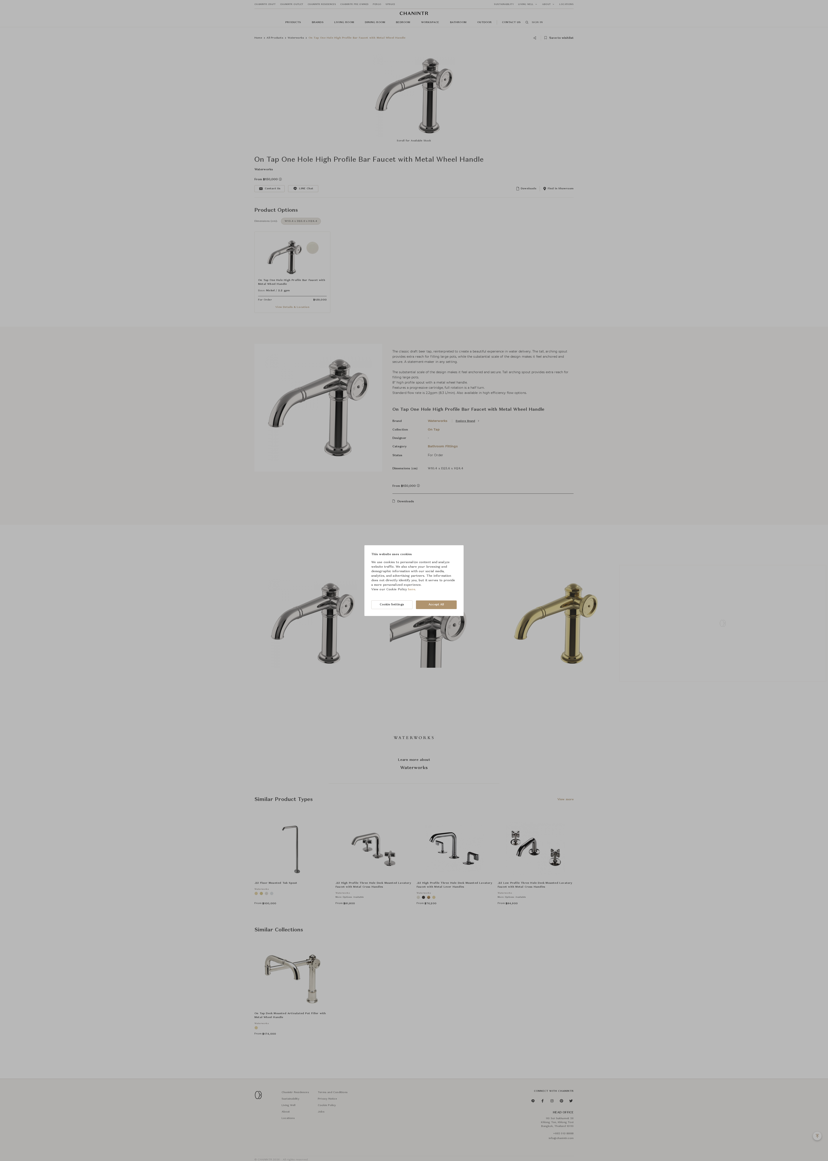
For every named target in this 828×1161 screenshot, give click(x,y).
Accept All (436, 604)
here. (412, 589)
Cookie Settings (392, 604)
